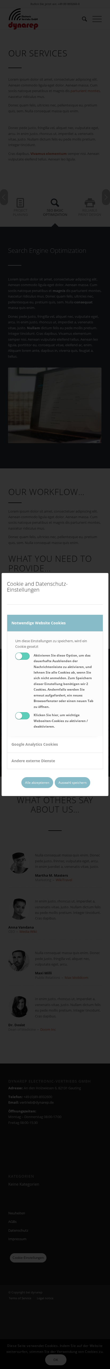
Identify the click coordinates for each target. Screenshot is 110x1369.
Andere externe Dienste (33, 760)
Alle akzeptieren (37, 782)
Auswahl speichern (72, 782)
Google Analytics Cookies (34, 744)
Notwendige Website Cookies (38, 622)
